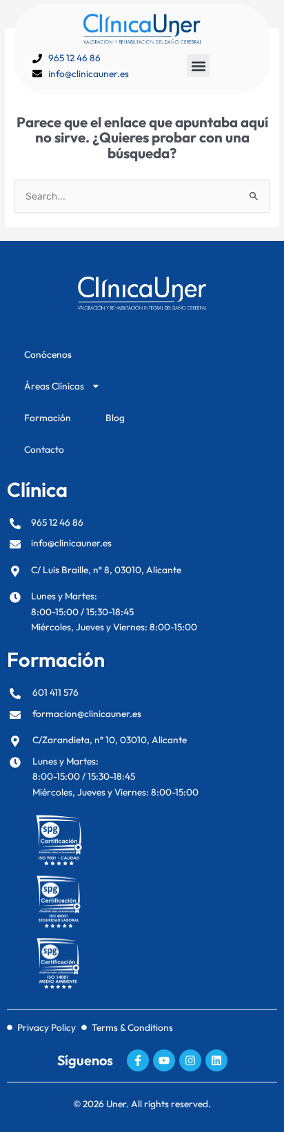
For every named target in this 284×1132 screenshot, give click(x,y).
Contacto (44, 449)
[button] (198, 65)
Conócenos (48, 354)
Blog (115, 418)
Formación (47, 418)
